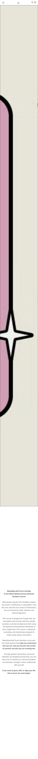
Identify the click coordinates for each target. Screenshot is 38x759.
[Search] (32, 2)
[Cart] (36, 2)
